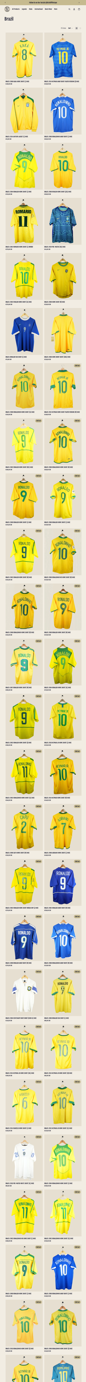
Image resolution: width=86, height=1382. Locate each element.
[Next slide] (79, 2)
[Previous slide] (5, 2)
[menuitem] (55, 9)
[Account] (74, 9)
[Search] (69, 9)
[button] (70, 28)
